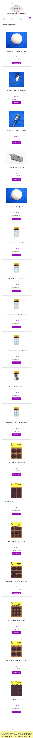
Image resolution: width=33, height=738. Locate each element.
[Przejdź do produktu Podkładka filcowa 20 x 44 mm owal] (16, 305)
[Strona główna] (16, 9)
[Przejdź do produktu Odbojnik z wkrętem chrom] (16, 119)
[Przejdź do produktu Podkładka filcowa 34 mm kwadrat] (16, 490)
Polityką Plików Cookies (6, 734)
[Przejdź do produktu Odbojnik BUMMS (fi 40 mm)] (16, 40)
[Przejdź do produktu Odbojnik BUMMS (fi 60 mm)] (16, 195)
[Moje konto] (20, 19)
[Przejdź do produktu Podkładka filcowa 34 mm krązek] (16, 649)
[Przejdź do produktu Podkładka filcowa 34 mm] (16, 451)
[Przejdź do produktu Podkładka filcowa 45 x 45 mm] (16, 413)
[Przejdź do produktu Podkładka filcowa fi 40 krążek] (16, 341)
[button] (4, 19)
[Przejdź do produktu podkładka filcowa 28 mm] (16, 688)
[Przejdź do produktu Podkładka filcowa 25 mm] (16, 609)
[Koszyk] (29, 18)
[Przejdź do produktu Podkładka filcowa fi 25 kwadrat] (16, 269)
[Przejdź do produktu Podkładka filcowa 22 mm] (16, 530)
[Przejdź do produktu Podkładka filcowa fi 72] (16, 377)
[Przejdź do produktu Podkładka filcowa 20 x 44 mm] (16, 570)
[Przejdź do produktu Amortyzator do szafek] (16, 157)
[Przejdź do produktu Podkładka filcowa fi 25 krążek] (16, 233)
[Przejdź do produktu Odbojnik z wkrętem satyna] (16, 79)
